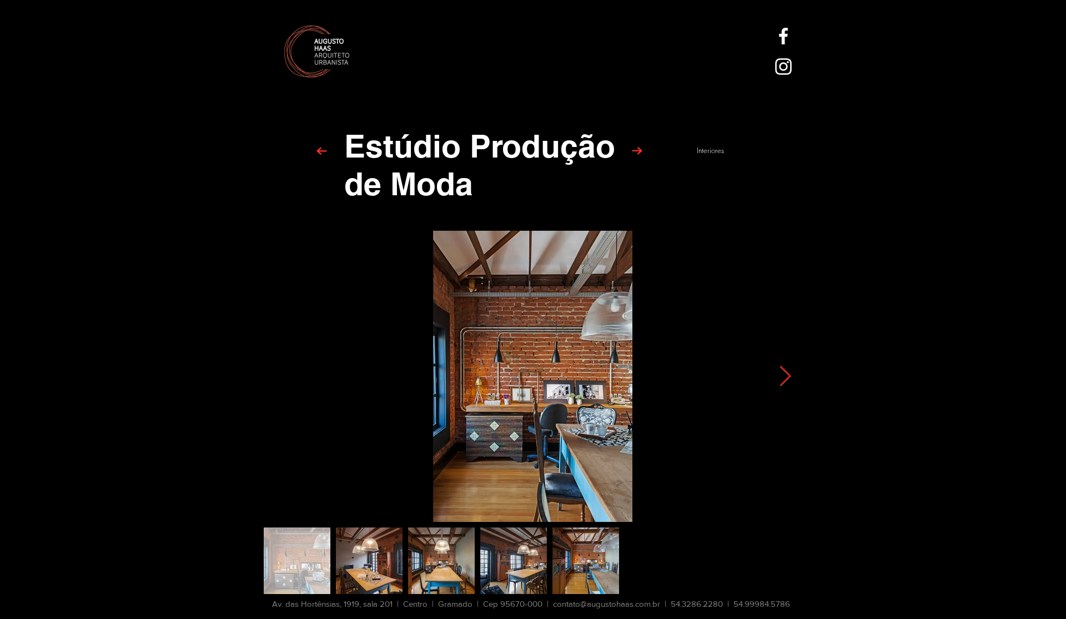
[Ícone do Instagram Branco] (783, 66)
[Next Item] (785, 376)
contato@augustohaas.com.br (606, 603)
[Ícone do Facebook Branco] (783, 36)
